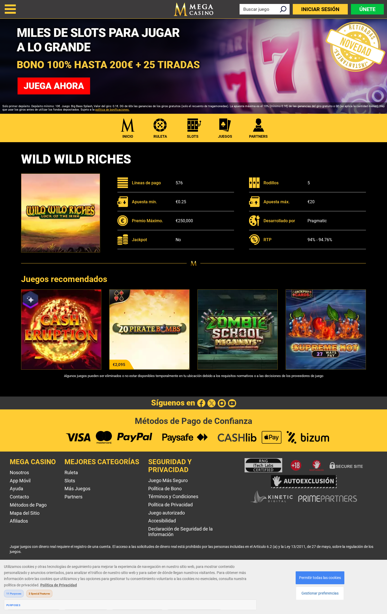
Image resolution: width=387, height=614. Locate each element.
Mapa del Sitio (24, 513)
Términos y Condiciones (173, 496)
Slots (193, 136)
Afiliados (19, 521)
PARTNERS (258, 136)
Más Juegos (77, 488)
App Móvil (20, 480)
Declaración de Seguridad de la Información (180, 531)
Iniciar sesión (320, 9)
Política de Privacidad (170, 504)
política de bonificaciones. (112, 109)
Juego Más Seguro (168, 480)
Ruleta (160, 136)
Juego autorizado (166, 513)
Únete (367, 9)
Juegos (225, 136)
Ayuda (16, 488)
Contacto (19, 496)
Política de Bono (165, 488)
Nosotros (19, 472)
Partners (73, 496)
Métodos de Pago (28, 505)
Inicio (127, 136)
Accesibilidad (162, 520)
